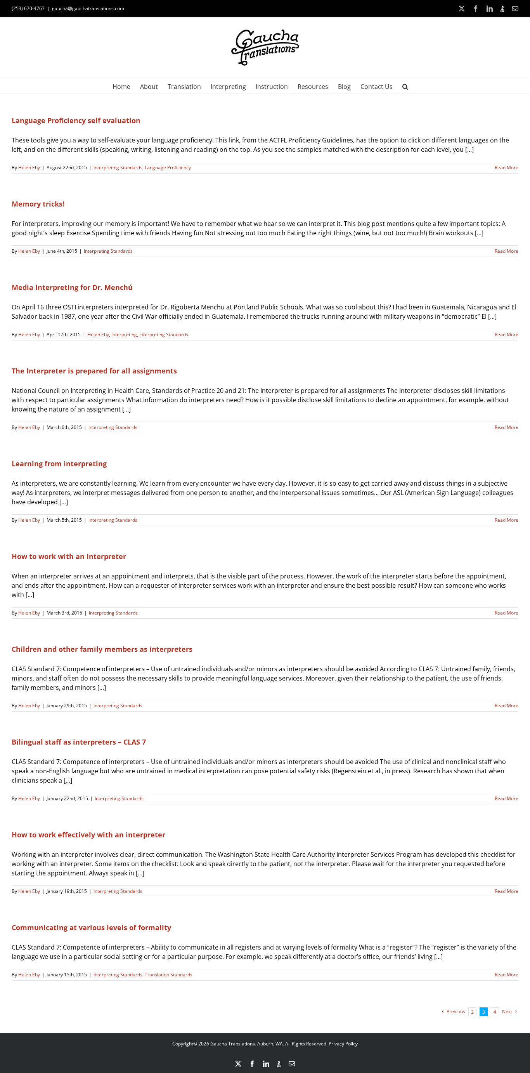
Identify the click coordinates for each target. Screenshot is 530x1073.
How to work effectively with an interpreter (88, 834)
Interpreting (124, 334)
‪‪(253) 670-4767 (28, 8)
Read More (506, 167)
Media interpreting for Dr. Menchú (72, 287)
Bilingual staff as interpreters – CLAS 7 (79, 742)
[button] (405, 86)
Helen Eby (29, 167)
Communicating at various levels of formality (91, 927)
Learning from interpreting (59, 463)
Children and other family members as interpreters (102, 649)
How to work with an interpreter (69, 556)
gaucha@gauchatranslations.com (88, 8)
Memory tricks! (38, 203)
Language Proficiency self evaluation (76, 120)
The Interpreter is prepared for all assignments (94, 370)
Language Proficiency (168, 167)
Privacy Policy (343, 1043)
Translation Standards (168, 974)
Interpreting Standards (118, 167)
